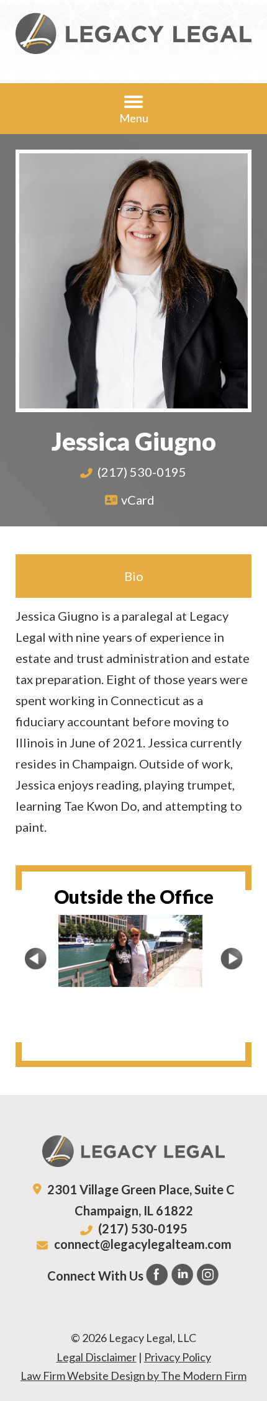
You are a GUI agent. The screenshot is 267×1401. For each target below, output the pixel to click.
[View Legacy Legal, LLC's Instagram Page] (208, 1277)
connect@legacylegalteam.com (143, 1244)
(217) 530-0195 (141, 471)
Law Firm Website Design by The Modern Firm (133, 1375)
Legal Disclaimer (97, 1357)
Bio (133, 576)
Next (231, 958)
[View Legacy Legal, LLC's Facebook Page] (157, 1277)
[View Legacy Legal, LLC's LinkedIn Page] (182, 1277)
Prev (35, 958)
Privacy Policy (177, 1357)
